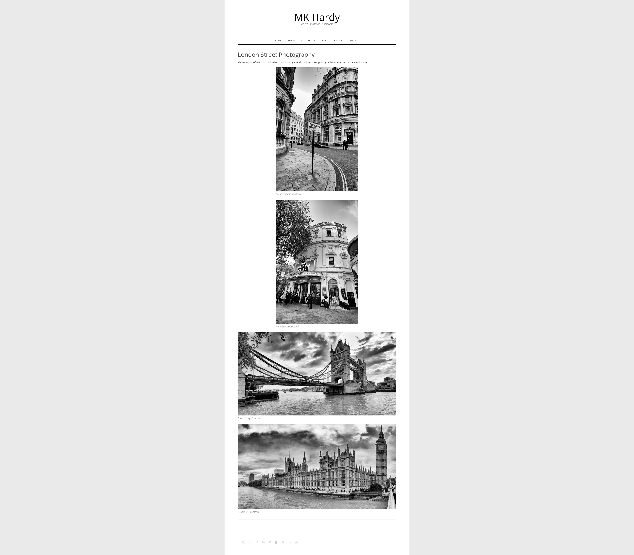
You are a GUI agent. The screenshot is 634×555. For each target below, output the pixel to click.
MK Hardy (317, 17)
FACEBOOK (250, 542)
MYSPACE (283, 542)
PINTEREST (269, 542)
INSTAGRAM (276, 542)
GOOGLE (256, 542)
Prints (311, 40)
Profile (338, 40)
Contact (353, 40)
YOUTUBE (296, 542)
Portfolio (293, 40)
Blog (324, 40)
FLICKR (289, 542)
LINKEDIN (263, 542)
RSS (243, 542)
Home (278, 40)
